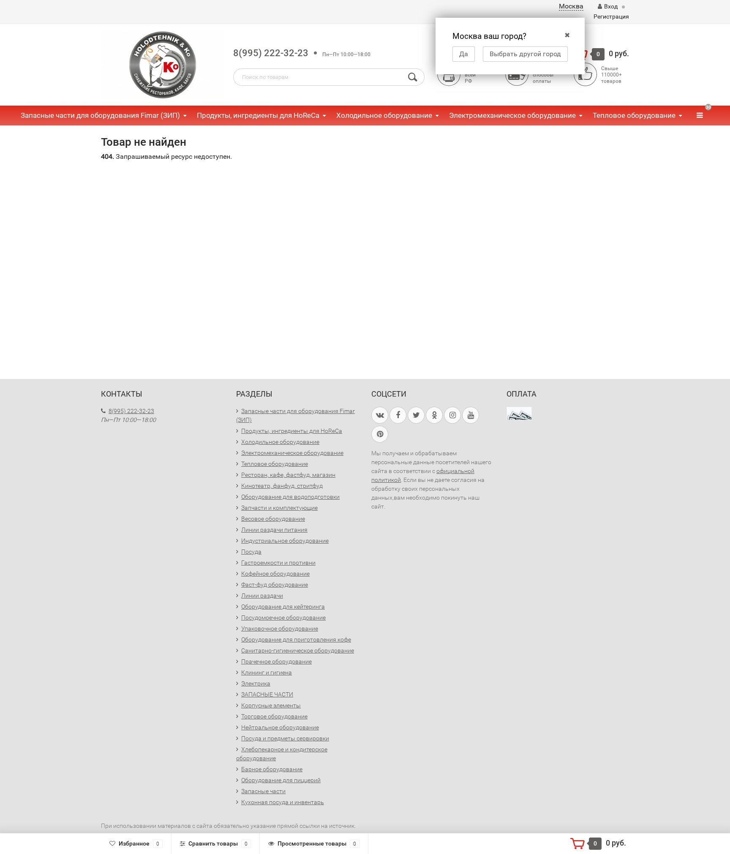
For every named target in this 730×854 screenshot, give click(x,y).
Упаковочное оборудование (279, 628)
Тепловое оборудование (634, 115)
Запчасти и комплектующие (279, 507)
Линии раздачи (262, 595)
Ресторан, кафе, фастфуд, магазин (288, 474)
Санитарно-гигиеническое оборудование (297, 650)
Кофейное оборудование (275, 573)
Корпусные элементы (271, 705)
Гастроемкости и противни (278, 562)
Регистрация (611, 16)
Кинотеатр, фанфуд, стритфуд (282, 485)
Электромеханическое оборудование (512, 115)
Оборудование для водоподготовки (290, 496)
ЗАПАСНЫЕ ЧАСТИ (267, 694)
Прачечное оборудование (276, 661)
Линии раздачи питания (274, 529)
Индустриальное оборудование (285, 540)
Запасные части (263, 791)
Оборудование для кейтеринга (283, 606)
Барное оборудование (271, 769)
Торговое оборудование (274, 716)
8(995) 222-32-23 (270, 53)
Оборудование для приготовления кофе (296, 639)
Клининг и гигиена (266, 672)
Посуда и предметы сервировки (285, 738)
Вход (611, 6)
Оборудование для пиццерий (281, 780)
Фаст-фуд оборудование (274, 584)
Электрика (255, 683)
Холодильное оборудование (384, 115)
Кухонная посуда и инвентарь (282, 802)
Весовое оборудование (273, 518)
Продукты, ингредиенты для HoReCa (258, 115)
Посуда (251, 551)
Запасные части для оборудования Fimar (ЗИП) (100, 115)
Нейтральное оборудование (280, 727)
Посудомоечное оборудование (283, 617)
